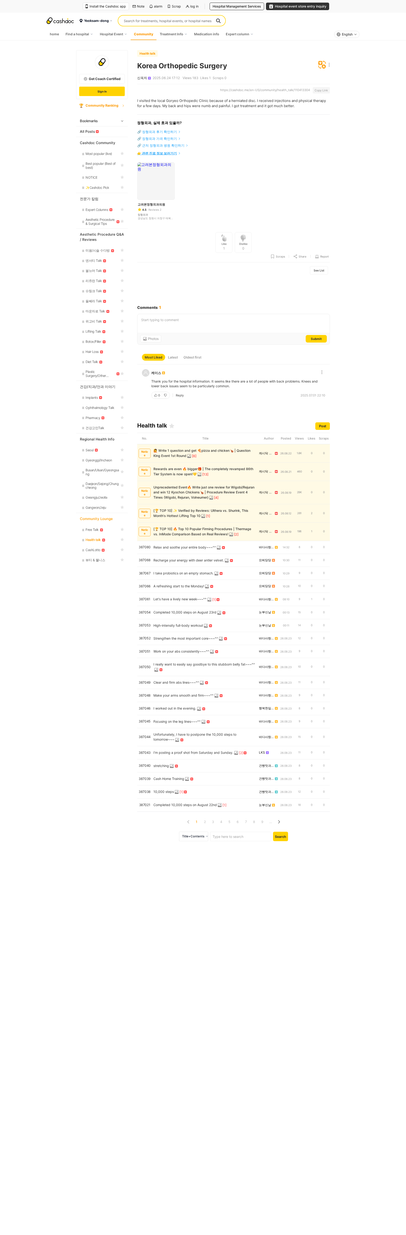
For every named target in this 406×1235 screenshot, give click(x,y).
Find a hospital (77, 34)
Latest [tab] (173, 357)
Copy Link (321, 90)
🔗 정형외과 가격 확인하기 (157, 139)
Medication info (206, 34)
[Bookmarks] (172, 426)
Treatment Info (171, 34)
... (270, 822)
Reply (180, 395)
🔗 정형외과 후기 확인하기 (157, 132)
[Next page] (279, 822)
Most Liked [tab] (153, 357)
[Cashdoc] (60, 20)
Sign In (102, 91)
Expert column (237, 34)
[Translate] (322, 65)
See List (319, 270)
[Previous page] (188, 822)
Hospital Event (111, 34)
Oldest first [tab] (192, 357)
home (54, 34)
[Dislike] (166, 395)
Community (143, 34)
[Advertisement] (233, 289)
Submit (316, 339)
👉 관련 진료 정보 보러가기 (157, 153)
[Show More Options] (328, 65)
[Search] (218, 20)
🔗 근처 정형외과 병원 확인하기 (160, 145)
